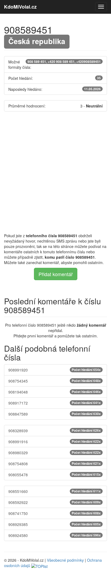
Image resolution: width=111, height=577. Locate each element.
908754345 (54, 381)
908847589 (54, 414)
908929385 (54, 524)
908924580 (54, 535)
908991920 (54, 370)
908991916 (54, 441)
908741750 (54, 513)
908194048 (54, 392)
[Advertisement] (55, 172)
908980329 (54, 452)
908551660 (54, 491)
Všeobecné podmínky (65, 560)
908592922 (54, 502)
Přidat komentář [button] (56, 274)
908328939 (54, 430)
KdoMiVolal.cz (20, 6)
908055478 (54, 474)
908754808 (54, 463)
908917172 (54, 403)
